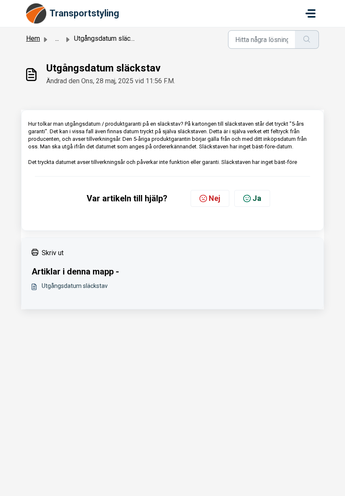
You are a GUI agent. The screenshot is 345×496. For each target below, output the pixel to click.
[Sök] (307, 39)
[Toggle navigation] (310, 13)
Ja (256, 198)
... (57, 38)
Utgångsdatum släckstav (75, 285)
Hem (33, 38)
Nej (214, 198)
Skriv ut (53, 253)
